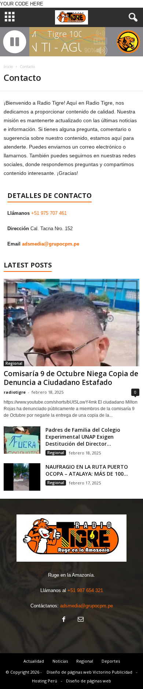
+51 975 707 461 (49, 213)
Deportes (111, 661)
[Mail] (80, 620)
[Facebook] (63, 620)
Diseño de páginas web (88, 681)
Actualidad (33, 661)
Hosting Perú (44, 681)
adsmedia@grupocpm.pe (50, 244)
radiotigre (15, 392)
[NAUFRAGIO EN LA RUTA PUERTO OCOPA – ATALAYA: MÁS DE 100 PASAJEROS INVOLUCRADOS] (22, 477)
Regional (14, 363)
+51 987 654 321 (85, 590)
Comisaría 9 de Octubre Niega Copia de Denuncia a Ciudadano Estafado (71, 378)
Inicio (8, 66)
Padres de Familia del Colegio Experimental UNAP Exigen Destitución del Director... (82, 436)
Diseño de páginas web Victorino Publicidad (89, 672)
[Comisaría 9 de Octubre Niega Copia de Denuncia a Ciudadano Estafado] (71, 322)
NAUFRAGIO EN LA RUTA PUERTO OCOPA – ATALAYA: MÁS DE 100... (86, 470)
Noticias (60, 661)
